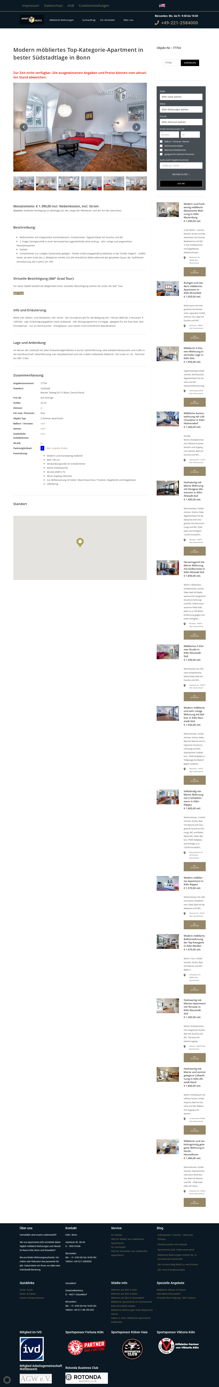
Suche (181, 183)
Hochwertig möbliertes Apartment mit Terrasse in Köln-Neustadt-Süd (195, 1006)
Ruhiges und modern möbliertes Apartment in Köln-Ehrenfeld (193, 287)
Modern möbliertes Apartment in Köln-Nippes (193, 881)
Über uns (128, 19)
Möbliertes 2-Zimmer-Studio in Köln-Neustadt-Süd (194, 651)
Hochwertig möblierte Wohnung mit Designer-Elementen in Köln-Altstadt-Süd (193, 489)
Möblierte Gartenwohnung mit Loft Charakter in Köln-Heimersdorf (194, 418)
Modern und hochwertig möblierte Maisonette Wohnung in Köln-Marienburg (194, 210)
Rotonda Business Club (81, 1368)
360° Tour (18, 293)
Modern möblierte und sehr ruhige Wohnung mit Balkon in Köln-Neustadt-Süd (194, 714)
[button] (7, 1380)
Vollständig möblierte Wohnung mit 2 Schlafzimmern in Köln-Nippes (193, 798)
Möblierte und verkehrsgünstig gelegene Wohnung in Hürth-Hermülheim (194, 1147)
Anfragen (190, 62)
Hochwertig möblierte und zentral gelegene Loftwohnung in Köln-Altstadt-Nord (194, 1075)
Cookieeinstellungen (94, 5)
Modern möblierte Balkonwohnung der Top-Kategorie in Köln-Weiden (194, 940)
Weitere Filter (179, 174)
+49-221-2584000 (178, 23)
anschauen (195, 272)
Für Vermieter (107, 19)
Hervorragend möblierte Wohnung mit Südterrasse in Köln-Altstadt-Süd (194, 567)
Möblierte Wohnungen (62, 19)
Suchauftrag (88, 19)
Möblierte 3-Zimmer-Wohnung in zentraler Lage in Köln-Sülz (193, 353)
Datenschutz (53, 5)
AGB (70, 5)
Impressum (30, 5)
